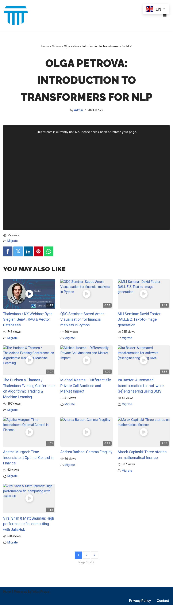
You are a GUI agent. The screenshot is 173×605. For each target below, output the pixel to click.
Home (45, 46)
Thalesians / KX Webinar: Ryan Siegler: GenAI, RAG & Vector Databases (27, 319)
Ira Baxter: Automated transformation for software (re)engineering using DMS (141, 385)
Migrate (12, 241)
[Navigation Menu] (165, 15)
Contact (163, 601)
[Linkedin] (28, 251)
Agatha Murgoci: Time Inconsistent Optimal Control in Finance (28, 457)
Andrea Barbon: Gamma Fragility (86, 452)
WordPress (40, 592)
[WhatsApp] (48, 251)
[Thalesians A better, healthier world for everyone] (15, 15)
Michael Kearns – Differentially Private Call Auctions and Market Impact (85, 385)
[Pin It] (38, 251)
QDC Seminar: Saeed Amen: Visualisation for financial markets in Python (82, 319)
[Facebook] (7, 251)
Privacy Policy (140, 601)
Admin (78, 110)
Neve (7, 592)
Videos (56, 46)
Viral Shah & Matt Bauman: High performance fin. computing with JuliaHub (28, 524)
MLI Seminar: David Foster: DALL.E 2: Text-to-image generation (139, 319)
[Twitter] (18, 251)
